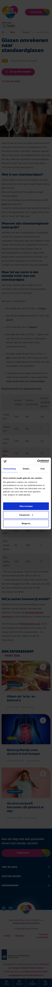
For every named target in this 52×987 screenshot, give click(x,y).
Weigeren (26, 523)
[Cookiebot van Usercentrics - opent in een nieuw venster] (37, 461)
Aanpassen (24, 515)
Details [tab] (26, 468)
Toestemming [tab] (9, 468)
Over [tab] (42, 468)
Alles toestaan (26, 506)
